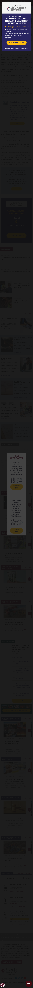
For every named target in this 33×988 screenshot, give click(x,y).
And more (8, 37)
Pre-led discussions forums (13, 35)
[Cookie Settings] (2, 985)
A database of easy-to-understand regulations (16, 30)
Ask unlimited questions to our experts (17, 33)
